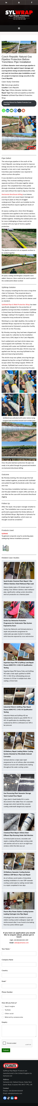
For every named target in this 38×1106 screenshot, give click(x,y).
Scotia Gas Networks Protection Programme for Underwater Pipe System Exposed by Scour (18, 623)
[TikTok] (8, 1098)
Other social (9, 1013)
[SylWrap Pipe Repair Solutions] (19, 15)
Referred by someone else (14, 1017)
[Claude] (23, 110)
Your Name (6, 949)
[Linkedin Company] (12, 1098)
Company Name (7, 960)
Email (4, 981)
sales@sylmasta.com (21, 943)
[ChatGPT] (19, 110)
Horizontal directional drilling (12, 194)
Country (5, 970)
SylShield (5, 533)
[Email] (11, 110)
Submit (6, 1050)
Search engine (10, 1006)
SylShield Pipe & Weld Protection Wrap (16, 304)
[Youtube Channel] (15, 1098)
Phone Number (7, 992)
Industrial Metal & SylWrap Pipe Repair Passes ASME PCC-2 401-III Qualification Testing (18, 709)
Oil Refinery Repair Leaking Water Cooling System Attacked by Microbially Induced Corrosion (18, 754)
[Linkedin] (7, 110)
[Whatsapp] (3, 110)
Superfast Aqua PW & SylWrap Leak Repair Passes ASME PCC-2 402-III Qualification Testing (19, 665)
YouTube (8, 1010)
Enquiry (4, 1022)
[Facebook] (15, 110)
